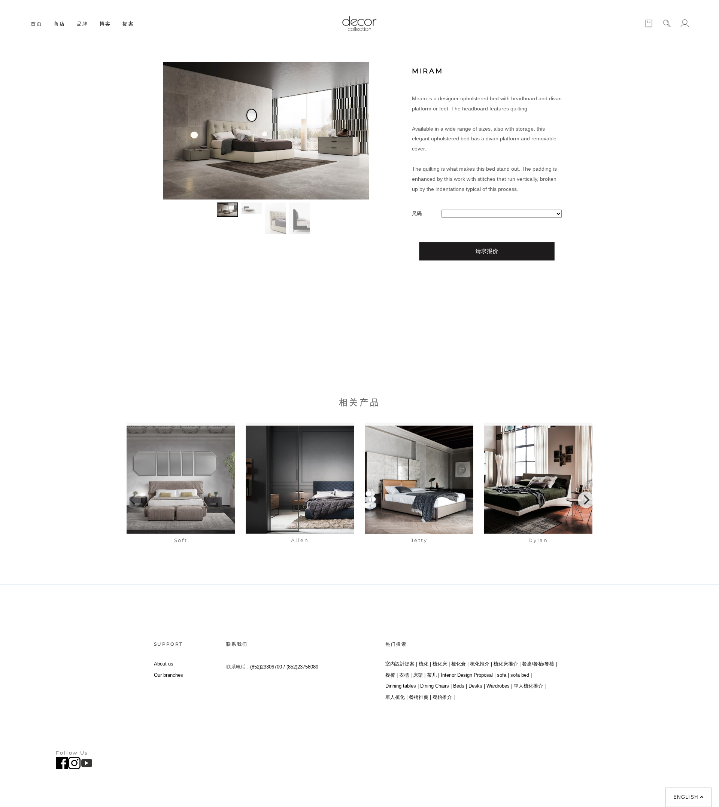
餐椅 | (391, 675)
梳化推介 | (481, 664)
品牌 (82, 24)
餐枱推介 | (444, 697)
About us (163, 664)
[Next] (586, 499)
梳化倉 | (459, 664)
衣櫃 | (405, 675)
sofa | (503, 675)
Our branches (168, 675)
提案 (128, 24)
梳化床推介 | (507, 664)
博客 (105, 24)
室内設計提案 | (401, 664)
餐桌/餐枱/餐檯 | (539, 664)
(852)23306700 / (268, 667)
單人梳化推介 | (530, 686)
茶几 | (433, 675)
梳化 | (425, 664)
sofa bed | (521, 675)
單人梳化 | (396, 697)
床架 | (419, 675)
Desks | (476, 686)
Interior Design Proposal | (468, 675)
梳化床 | (441, 664)
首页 (36, 24)
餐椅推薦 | (420, 697)
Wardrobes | (499, 686)
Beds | (460, 686)
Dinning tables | (402, 686)
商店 (59, 24)
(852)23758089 (303, 667)
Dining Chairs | (436, 686)
